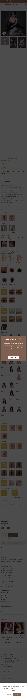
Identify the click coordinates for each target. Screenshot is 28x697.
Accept (17, 694)
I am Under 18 (13, 357)
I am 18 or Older (13, 353)
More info (9, 694)
